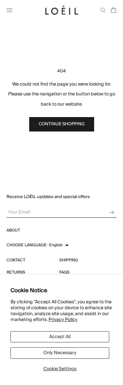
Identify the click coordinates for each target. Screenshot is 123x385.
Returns (16, 272)
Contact (16, 260)
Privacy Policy (63, 320)
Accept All (60, 337)
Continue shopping (62, 124)
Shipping (68, 260)
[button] (38, 245)
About (13, 230)
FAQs (64, 272)
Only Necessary (59, 353)
